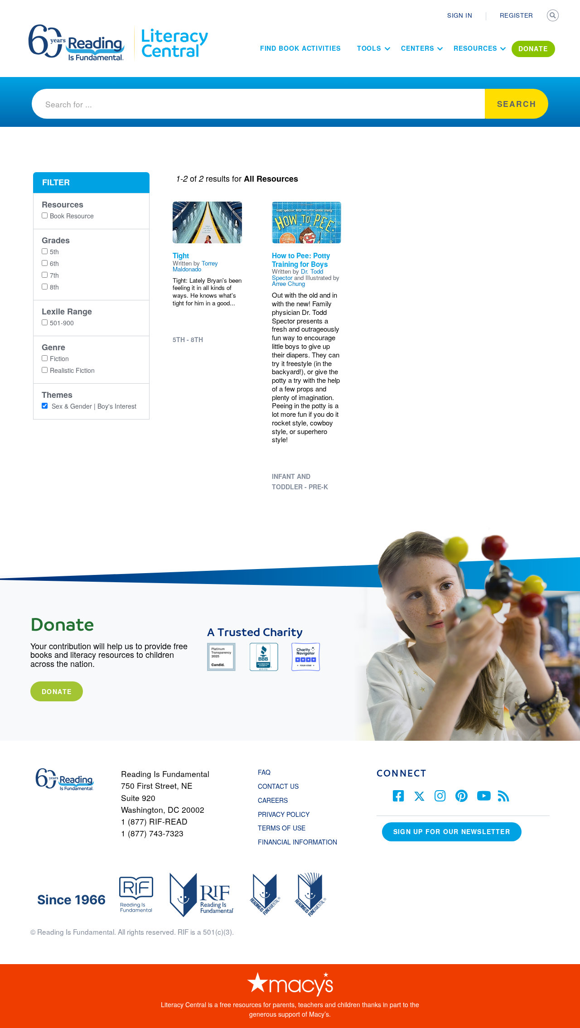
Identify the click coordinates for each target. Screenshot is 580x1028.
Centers (417, 48)
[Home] (82, 28)
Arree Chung (288, 283)
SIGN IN (460, 15)
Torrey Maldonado (195, 266)
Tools (369, 48)
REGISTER (516, 15)
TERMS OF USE (286, 827)
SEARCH (554, 16)
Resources (475, 48)
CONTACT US (281, 786)
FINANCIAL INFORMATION (297, 841)
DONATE (533, 48)
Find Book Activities (300, 48)
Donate (57, 691)
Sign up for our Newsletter (451, 831)
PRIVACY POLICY (283, 814)
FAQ (264, 772)
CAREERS (273, 800)
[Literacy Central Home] (174, 28)
